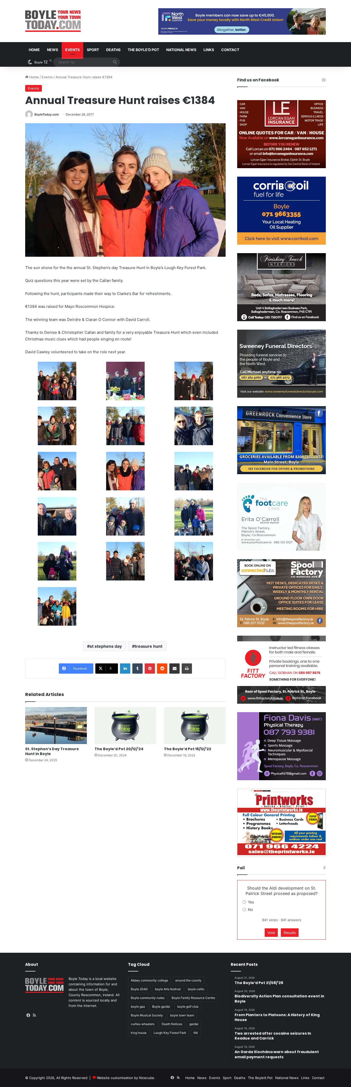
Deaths (113, 49)
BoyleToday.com (46, 114)
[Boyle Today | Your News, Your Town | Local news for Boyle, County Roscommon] (53, 21)
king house (138, 1033)
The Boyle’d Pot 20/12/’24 (119, 748)
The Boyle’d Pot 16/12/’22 (187, 748)
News (52, 49)
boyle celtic (196, 989)
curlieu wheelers (142, 1024)
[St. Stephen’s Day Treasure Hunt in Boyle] (56, 725)
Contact (230, 49)
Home (34, 49)
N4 (195, 1033)
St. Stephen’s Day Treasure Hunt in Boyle (52, 751)
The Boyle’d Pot (143, 49)
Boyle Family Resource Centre (193, 998)
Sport (93, 49)
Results (290, 932)
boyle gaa (138, 1006)
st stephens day (106, 646)
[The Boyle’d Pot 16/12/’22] (195, 725)
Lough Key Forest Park (170, 1033)
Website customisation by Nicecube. (126, 1078)
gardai (193, 1024)
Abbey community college (149, 980)
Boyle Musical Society (147, 1015)
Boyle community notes (147, 998)
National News (181, 49)
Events (72, 49)
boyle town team (182, 1015)
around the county (188, 980)
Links (209, 49)
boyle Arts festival (168, 989)
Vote (271, 932)
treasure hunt (148, 646)
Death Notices (172, 1024)
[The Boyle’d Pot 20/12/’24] (125, 725)
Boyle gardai (161, 1006)
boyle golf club (187, 1006)
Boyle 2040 (139, 989)
